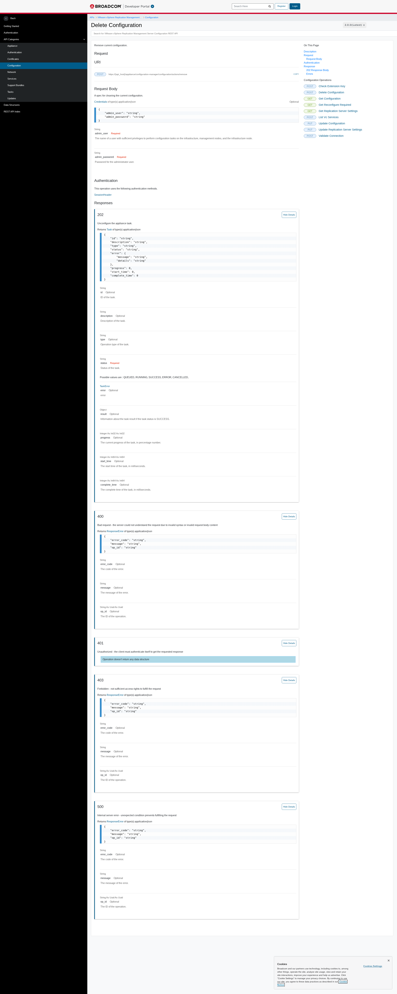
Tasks (10, 92)
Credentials (101, 101)
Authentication (11, 32)
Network (11, 72)
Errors (309, 74)
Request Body (314, 59)
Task (109, 229)
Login (295, 6)
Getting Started (11, 26)
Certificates (13, 59)
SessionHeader (103, 194)
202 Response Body (317, 70)
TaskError (105, 386)
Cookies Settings (372, 966)
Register (281, 6)
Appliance (12, 46)
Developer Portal (137, 6)
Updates (11, 98)
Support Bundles (15, 85)
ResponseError (115, 531)
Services (11, 79)
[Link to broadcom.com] (106, 6)
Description (310, 51)
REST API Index (12, 111)
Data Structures (12, 105)
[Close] (389, 960)
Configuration (14, 65)
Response (309, 66)
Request (308, 55)
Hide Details (289, 214)
